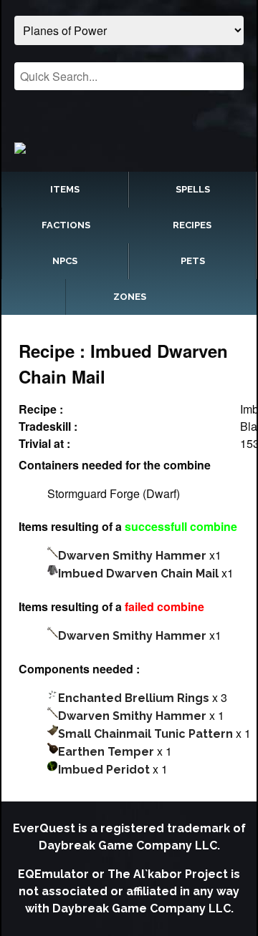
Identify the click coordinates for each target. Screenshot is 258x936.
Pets (193, 260)
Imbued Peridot (104, 769)
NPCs (64, 260)
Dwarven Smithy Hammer (132, 555)
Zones (129, 296)
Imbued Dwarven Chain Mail (138, 573)
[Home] (129, 147)
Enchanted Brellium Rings (133, 698)
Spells (193, 189)
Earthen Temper (106, 752)
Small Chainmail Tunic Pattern (145, 734)
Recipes (192, 225)
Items (65, 189)
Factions (66, 225)
